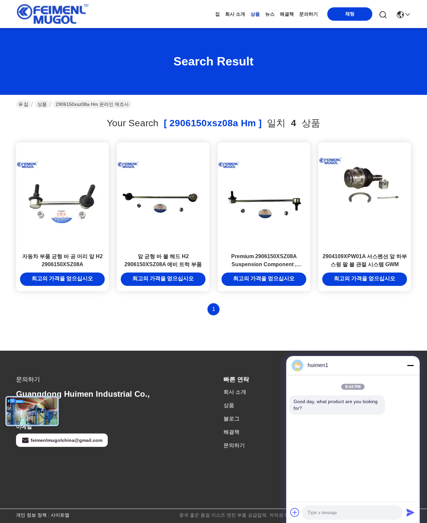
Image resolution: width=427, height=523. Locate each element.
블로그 (232, 418)
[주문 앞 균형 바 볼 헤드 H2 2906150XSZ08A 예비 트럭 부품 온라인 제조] (163, 195)
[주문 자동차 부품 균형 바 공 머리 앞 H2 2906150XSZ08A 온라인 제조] (62, 195)
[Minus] (410, 365)
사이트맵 (60, 515)
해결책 (287, 14)
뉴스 (270, 14)
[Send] (410, 512)
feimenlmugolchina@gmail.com (66, 440)
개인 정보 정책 (31, 515)
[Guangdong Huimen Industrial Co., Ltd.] (52, 14)
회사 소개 (235, 14)
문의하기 (308, 14)
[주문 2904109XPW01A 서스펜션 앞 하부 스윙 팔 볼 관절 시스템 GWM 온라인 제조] (364, 195)
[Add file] (295, 512)
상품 (255, 14)
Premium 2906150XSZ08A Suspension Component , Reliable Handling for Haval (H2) (264, 264)
